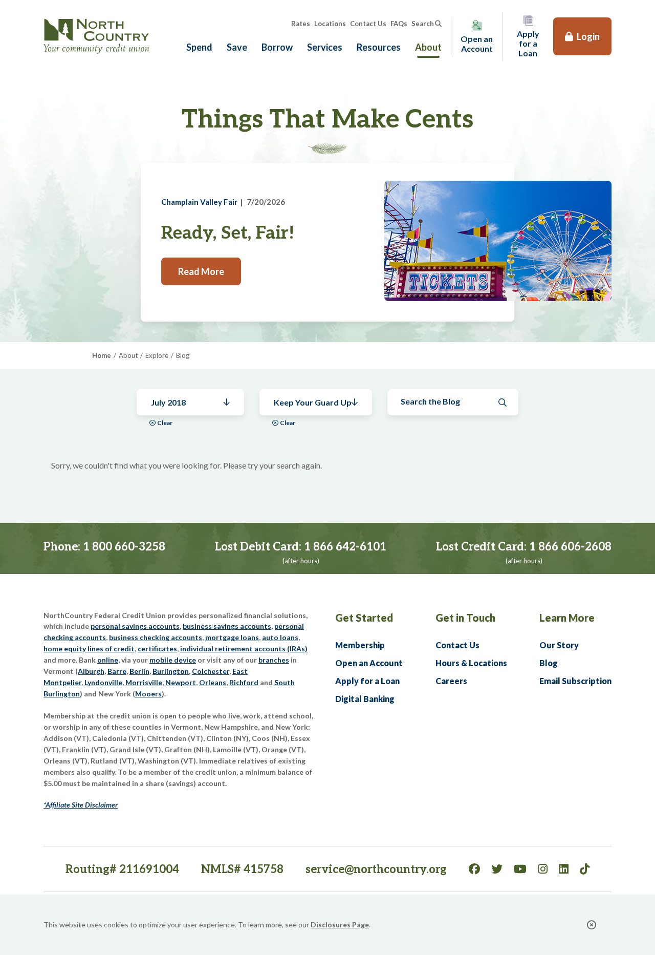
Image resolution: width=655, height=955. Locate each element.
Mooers (148, 693)
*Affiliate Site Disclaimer (80, 804)
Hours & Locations (471, 663)
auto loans (280, 637)
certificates (157, 648)
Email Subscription (575, 681)
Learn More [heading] (567, 617)
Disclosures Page (340, 924)
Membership (360, 645)
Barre (116, 671)
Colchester (210, 671)
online (107, 659)
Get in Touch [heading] (465, 617)
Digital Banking (365, 699)
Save (237, 47)
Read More (201, 271)
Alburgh (91, 671)
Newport (180, 682)
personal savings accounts (135, 626)
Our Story (559, 645)
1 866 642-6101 (345, 547)
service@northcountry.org (376, 869)
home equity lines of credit (89, 648)
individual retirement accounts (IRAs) (244, 648)
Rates (300, 23)
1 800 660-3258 (124, 547)
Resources (379, 47)
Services (324, 47)
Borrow (277, 47)
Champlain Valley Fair (199, 201)
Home (101, 355)
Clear (164, 423)
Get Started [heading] (364, 617)
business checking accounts (155, 637)
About (428, 47)
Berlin (139, 671)
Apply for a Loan (367, 681)
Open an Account (369, 663)
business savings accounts (227, 626)
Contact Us (368, 23)
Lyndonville (103, 682)
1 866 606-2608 (570, 547)
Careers (451, 681)
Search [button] (422, 23)
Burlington (170, 671)
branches (273, 659)
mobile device (172, 659)
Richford (243, 682)
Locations (330, 23)
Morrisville (143, 682)
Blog (548, 663)
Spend (199, 47)
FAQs (398, 23)
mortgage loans (232, 637)
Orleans (212, 682)
